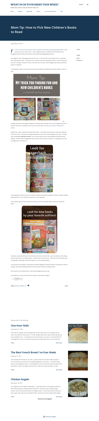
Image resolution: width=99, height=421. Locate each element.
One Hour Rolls (20, 325)
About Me (29, 11)
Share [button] (78, 49)
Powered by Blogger (50, 416)
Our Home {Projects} (50, 11)
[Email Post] (28, 286)
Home (12, 11)
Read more (59, 343)
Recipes (20, 11)
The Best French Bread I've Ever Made (33, 352)
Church (38, 11)
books (78, 58)
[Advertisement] (37, 300)
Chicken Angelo (20, 379)
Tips (61, 11)
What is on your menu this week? (35, 4)
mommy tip (79, 60)
